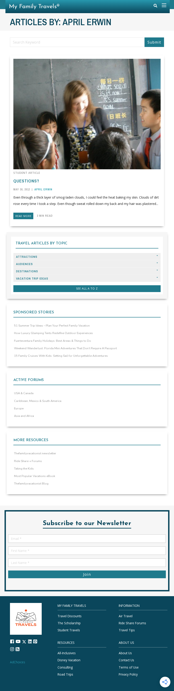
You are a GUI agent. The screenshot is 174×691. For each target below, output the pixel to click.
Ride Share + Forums (28, 461)
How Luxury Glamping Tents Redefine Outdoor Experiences (53, 333)
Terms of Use (129, 667)
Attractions (26, 257)
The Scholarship (69, 623)
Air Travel (126, 616)
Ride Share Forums (132, 623)
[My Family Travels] (26, 618)
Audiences (24, 264)
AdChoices (17, 662)
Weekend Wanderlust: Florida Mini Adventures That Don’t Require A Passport (65, 348)
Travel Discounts (70, 616)
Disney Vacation (69, 660)
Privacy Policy (128, 674)
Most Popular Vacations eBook (34, 476)
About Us (125, 653)
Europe (19, 408)
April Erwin (43, 189)
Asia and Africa (24, 416)
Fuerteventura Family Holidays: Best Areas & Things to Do (52, 341)
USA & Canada (24, 393)
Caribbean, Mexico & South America (37, 401)
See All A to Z (87, 288)
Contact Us (126, 660)
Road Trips (65, 674)
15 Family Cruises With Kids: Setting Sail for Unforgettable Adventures (61, 356)
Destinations (27, 271)
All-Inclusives (67, 653)
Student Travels (69, 630)
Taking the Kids (24, 469)
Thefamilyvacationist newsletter (35, 453)
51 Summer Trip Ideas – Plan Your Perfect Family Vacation (52, 326)
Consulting (65, 667)
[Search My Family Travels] (155, 6)
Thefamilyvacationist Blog (31, 484)
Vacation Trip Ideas (32, 278)
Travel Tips (127, 630)
